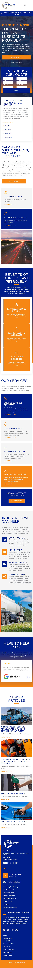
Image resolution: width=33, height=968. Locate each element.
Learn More (9, 204)
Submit (16, 90)
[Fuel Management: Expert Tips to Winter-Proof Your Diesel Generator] (16, 748)
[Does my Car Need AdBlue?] (16, 811)
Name (5, 76)
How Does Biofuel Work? (13, 793)
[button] (24, 5)
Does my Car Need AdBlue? (13, 822)
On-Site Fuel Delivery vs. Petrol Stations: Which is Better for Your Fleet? (13, 729)
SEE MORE (7, 122)
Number (20, 80)
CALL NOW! (15, 874)
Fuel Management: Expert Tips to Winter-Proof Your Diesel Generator (15, 761)
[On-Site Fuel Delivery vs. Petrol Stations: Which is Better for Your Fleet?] (16, 716)
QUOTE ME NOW (16, 62)
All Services (16, 501)
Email (19, 76)
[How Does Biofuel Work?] (16, 782)
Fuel (5, 84)
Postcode (7, 80)
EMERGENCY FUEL (16, 57)
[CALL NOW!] (5, 875)
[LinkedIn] (4, 869)
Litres (19, 84)
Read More (13, 181)
